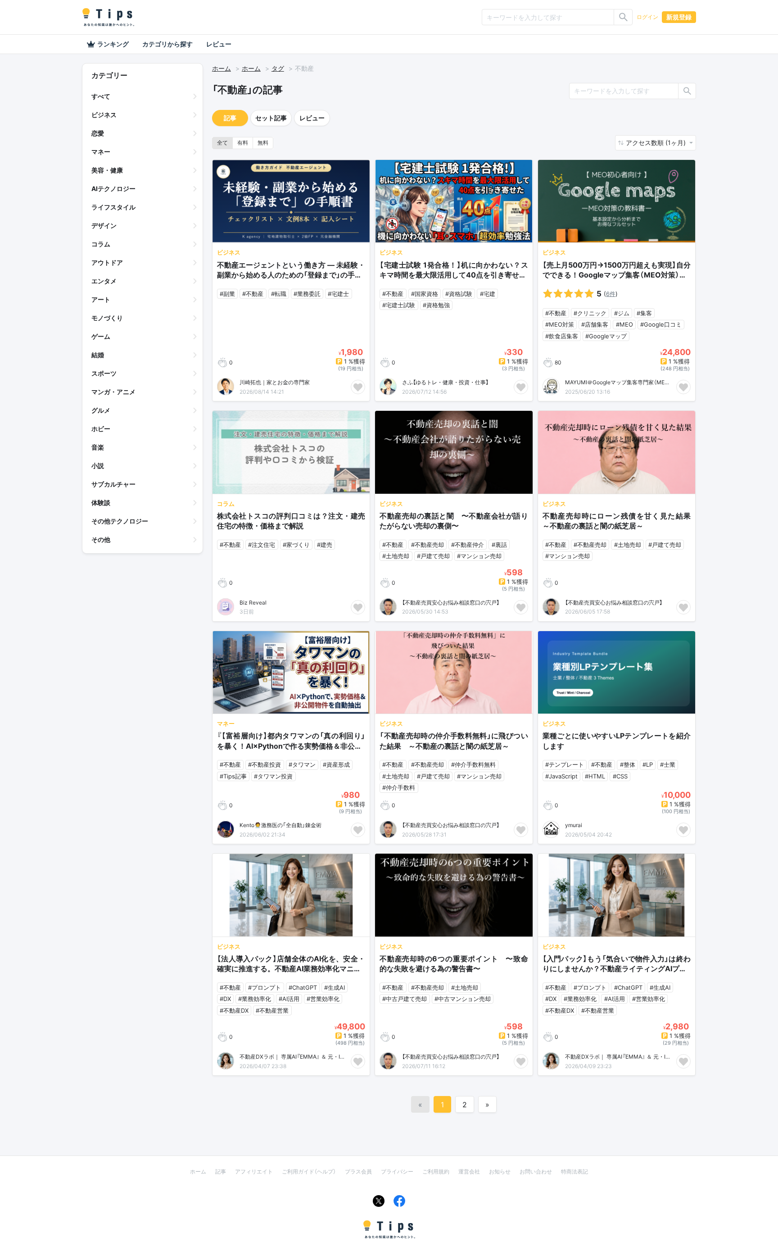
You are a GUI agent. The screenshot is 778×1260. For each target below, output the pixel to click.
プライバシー (397, 1171)
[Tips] (108, 17)
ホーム (221, 68)
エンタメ (104, 281)
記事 (230, 118)
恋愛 (97, 133)
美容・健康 (107, 170)
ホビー (100, 428)
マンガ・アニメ (113, 392)
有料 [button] (242, 142)
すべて (100, 96)
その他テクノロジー (119, 521)
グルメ (100, 410)
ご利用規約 (435, 1171)
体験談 (100, 502)
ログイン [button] (647, 17)
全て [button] (222, 142)
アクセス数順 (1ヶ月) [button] (657, 142)
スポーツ (104, 373)
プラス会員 (358, 1171)
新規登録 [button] (679, 17)
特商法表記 (574, 1171)
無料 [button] (263, 142)
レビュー (218, 44)
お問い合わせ (536, 1171)
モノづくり (107, 318)
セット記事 (271, 118)
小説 (97, 465)
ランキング (113, 44)
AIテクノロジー (113, 188)
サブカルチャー (113, 484)
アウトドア (107, 262)
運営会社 (469, 1171)
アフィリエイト (254, 1171)
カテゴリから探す (167, 44)
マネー (100, 151)
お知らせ (500, 1171)
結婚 (97, 355)
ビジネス (104, 114)
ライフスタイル (113, 207)
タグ (277, 68)
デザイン (104, 225)
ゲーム (100, 336)
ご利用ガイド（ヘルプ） (309, 1171)
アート (100, 299)
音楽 (97, 447)
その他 (100, 539)
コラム (100, 244)
